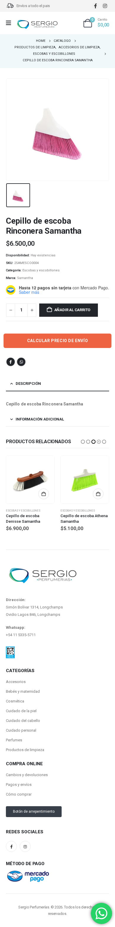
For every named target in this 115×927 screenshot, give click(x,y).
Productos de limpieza (25, 750)
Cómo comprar (19, 794)
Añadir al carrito (72, 310)
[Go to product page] (30, 480)
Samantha (25, 278)
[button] (83, 441)
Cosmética (15, 701)
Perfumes (14, 740)
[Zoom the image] (10, 650)
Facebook (10, 362)
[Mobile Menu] (10, 23)
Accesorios (16, 681)
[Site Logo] (37, 24)
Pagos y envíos (19, 784)
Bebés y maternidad (23, 691)
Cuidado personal (21, 730)
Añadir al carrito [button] (43, 494)
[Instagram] (105, 5)
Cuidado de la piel (21, 711)
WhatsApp (21, 362)
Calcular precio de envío (57, 340)
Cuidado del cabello (23, 720)
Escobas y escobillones (41, 270)
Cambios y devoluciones (27, 775)
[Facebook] (95, 5)
